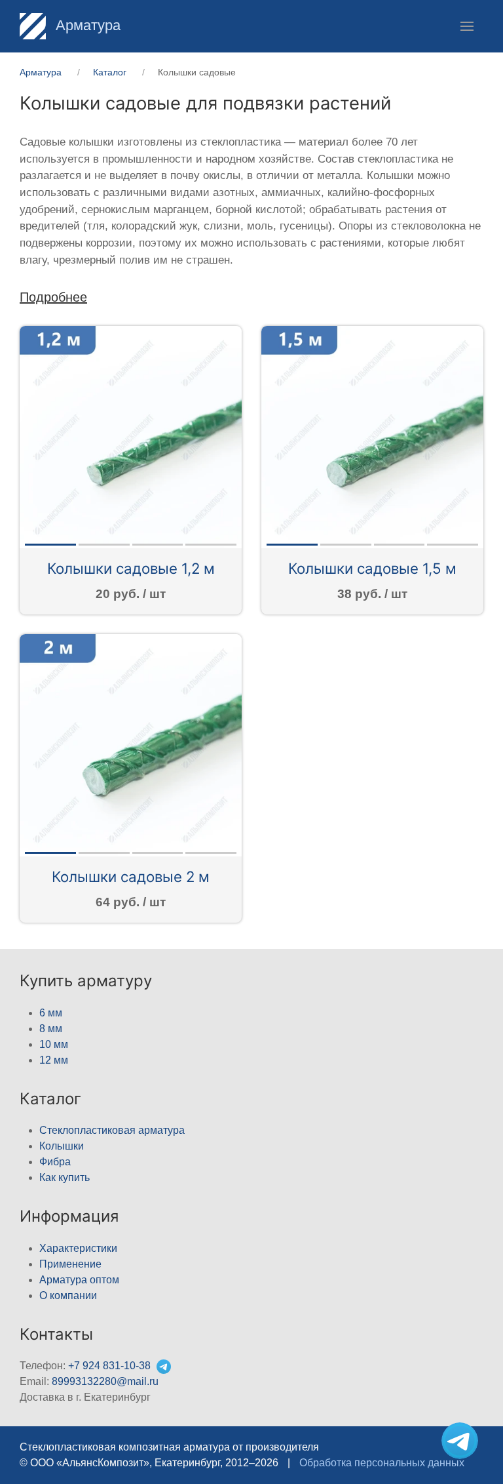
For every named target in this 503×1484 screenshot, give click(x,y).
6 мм (50, 1012)
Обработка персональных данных (381, 1462)
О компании (68, 1295)
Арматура (86, 25)
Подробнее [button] (53, 297)
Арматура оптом (79, 1279)
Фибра (55, 1161)
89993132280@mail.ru (105, 1381)
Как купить (64, 1177)
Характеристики (78, 1248)
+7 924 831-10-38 (109, 1365)
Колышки (61, 1146)
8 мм (50, 1028)
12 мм (53, 1060)
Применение (70, 1264)
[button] (467, 26)
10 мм (53, 1044)
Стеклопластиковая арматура (112, 1130)
